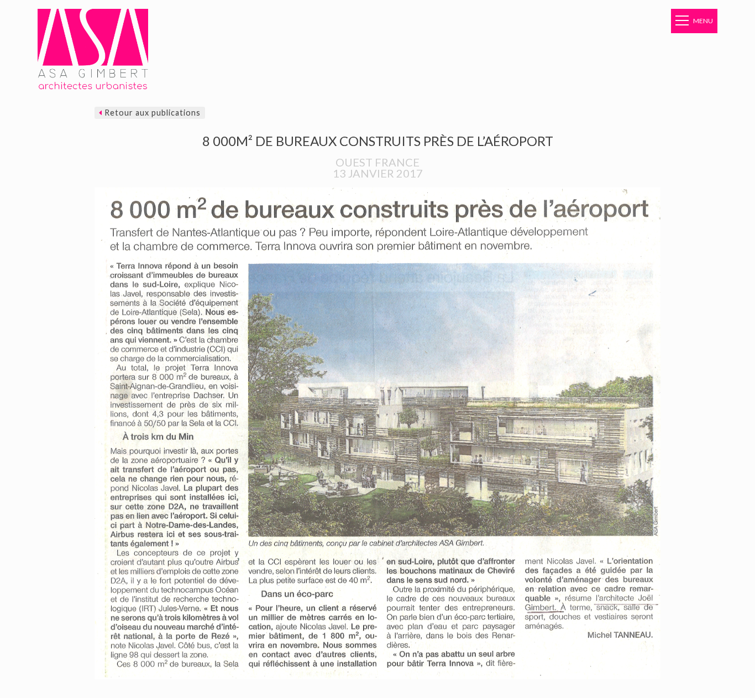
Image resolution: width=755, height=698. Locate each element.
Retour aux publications (151, 112)
